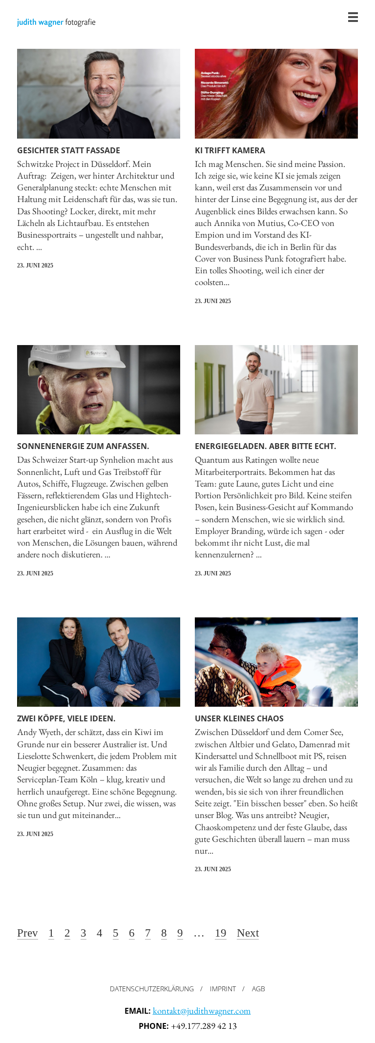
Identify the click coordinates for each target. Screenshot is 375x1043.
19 (221, 933)
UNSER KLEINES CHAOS (239, 718)
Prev (27, 933)
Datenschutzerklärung (152, 988)
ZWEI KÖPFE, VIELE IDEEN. (66, 718)
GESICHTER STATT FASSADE (68, 150)
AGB (258, 988)
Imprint (223, 988)
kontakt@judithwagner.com (202, 1010)
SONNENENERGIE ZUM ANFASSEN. (83, 446)
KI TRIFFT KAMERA (230, 150)
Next (248, 933)
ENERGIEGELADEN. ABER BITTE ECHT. (265, 446)
